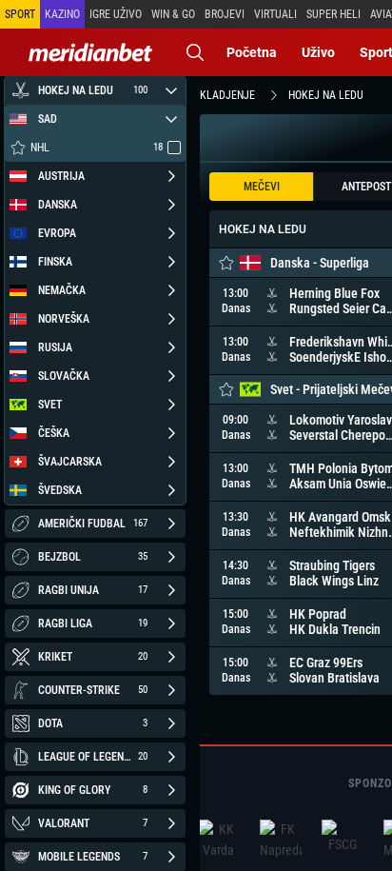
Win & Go (173, 14)
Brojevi (225, 14)
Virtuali (275, 14)
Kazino (62, 14)
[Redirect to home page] (90, 52)
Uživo (318, 52)
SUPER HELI (333, 14)
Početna (251, 52)
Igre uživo (115, 14)
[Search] (195, 52)
